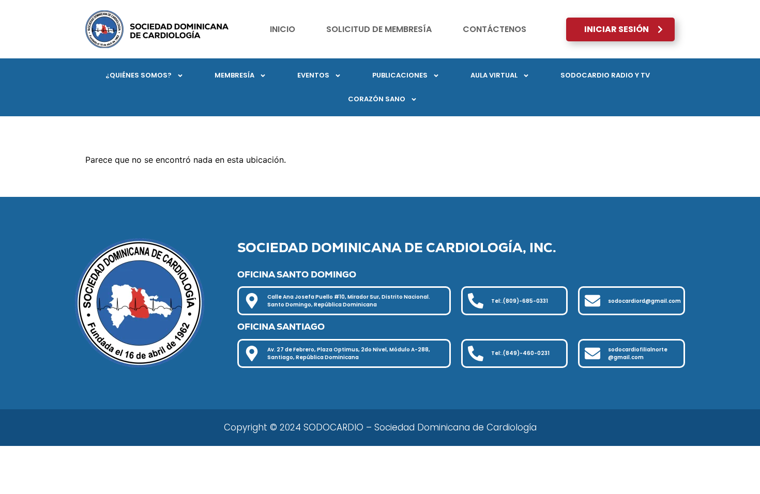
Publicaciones (400, 75)
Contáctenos (494, 29)
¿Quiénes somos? (138, 75)
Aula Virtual (494, 75)
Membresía (234, 75)
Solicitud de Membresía (379, 29)
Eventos (313, 75)
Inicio (282, 29)
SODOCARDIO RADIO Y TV (605, 75)
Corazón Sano (376, 99)
